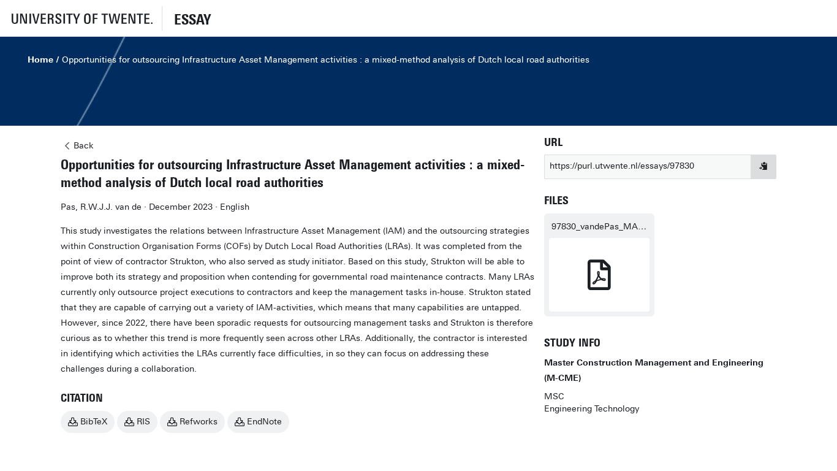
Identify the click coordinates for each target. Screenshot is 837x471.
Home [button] (40, 60)
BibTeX (93, 421)
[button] (81, 18)
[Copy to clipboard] (763, 167)
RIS (143, 421)
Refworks (199, 421)
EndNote (264, 421)
